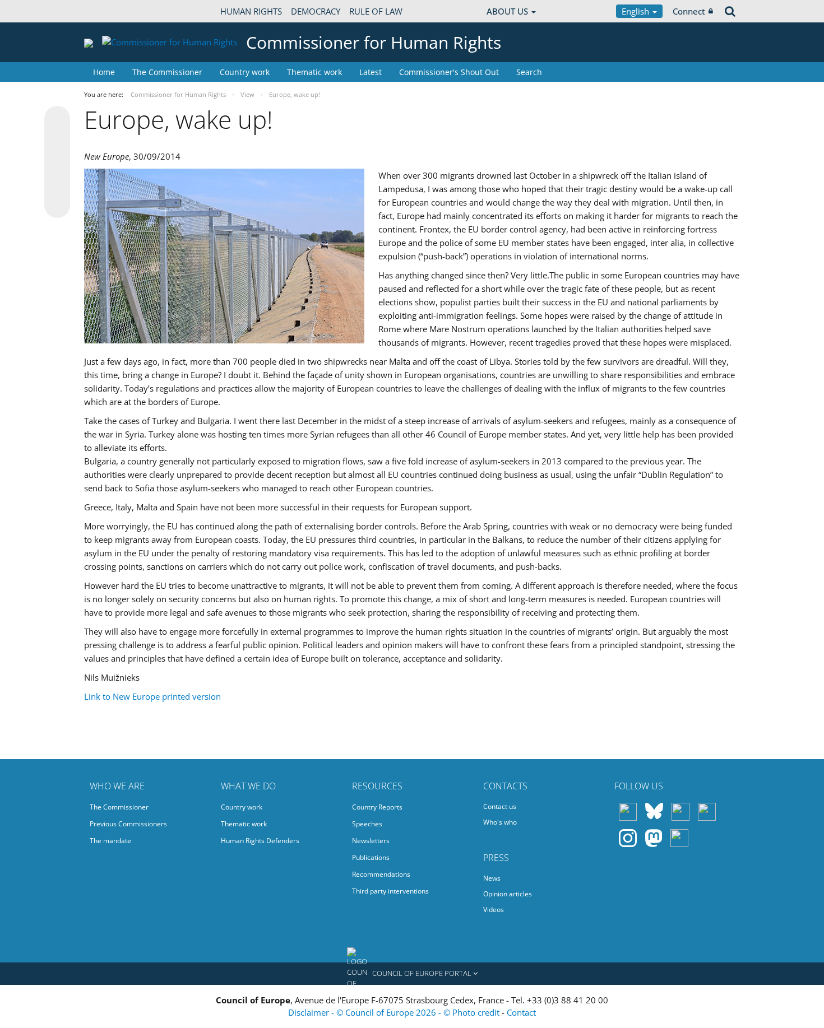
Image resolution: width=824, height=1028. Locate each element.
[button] (412, 973)
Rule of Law (375, 11)
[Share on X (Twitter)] (57, 141)
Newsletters (371, 840)
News (492, 878)
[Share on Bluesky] (57, 119)
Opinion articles (507, 894)
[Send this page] (57, 205)
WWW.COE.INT (112, 11)
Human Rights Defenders (260, 840)
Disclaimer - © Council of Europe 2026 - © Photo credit (395, 1012)
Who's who (500, 822)
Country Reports (377, 807)
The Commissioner (167, 72)
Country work (245, 72)
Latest (370, 72)
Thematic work (314, 72)
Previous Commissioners (128, 824)
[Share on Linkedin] (57, 183)
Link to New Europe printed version (152, 696)
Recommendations (381, 874)
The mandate (110, 840)
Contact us (499, 806)
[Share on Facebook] (57, 162)
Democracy (315, 11)
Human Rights (251, 11)
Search (529, 72)
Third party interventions (390, 891)
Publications (371, 857)
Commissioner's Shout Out (449, 72)
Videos (493, 909)
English (636, 11)
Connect (689, 11)
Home (104, 72)
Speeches (367, 824)
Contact (521, 1012)
